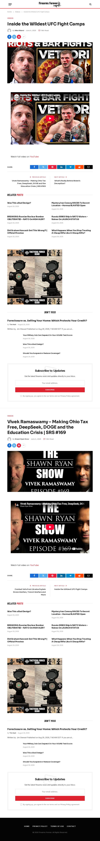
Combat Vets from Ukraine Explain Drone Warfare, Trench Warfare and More (29, 592)
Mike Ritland (19, 30)
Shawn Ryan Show (22, 439)
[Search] (90, 4)
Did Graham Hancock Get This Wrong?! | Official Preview (27, 231)
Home (27, 826)
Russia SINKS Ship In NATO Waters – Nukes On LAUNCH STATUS (70, 218)
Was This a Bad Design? (19, 203)
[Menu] (10, 4)
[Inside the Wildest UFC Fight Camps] (50, 62)
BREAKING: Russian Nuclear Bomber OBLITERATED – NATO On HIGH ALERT (26, 218)
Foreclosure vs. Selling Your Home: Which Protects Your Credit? (47, 320)
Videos (10, 18)
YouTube (34, 156)
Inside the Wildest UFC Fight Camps (70, 589)
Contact (71, 826)
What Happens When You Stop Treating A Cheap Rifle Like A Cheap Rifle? (71, 231)
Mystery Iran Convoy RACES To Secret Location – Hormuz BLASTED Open (71, 204)
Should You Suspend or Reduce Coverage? (41, 353)
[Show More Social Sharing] (24, 37)
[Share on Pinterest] (19, 37)
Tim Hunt (13, 324)
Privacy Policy (65, 396)
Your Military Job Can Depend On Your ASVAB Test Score (47, 335)
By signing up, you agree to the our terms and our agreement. (51, 396)
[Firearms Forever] (50, 4)
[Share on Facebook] (9, 37)
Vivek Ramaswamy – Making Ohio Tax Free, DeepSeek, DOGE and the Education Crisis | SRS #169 (29, 183)
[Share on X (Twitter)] (14, 37)
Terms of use (57, 826)
